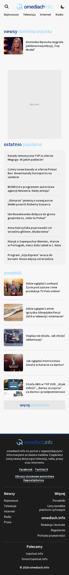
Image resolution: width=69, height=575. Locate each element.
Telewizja (29, 14)
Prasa (7, 522)
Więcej (34, 405)
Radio (59, 14)
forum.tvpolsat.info (35, 559)
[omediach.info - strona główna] (34, 7)
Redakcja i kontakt (53, 525)
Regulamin (58, 530)
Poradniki (59, 500)
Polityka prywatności (51, 535)
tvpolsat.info (34, 553)
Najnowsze (11, 14)
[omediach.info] (34, 444)
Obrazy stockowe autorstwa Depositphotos (34, 478)
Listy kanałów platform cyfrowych (52, 508)
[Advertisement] (34, 104)
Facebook (25, 469)
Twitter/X (41, 469)
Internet (45, 14)
